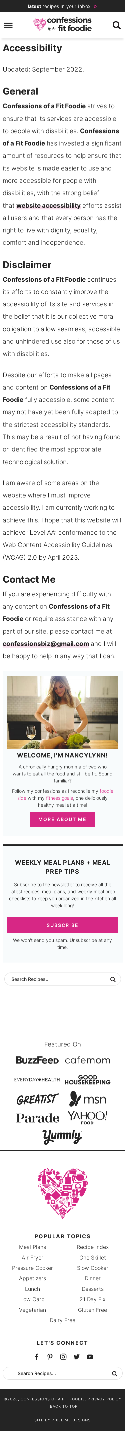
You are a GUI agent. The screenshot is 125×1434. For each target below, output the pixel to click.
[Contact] (90, 1357)
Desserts (93, 1289)
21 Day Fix (92, 1299)
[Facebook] (37, 1357)
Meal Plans (32, 1247)
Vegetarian (32, 1309)
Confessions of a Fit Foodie (62, 24)
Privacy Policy (104, 1399)
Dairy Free (62, 1320)
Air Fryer (32, 1257)
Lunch (32, 1289)
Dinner (93, 1278)
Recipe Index (93, 1247)
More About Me (62, 819)
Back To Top (64, 1406)
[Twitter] (50, 1357)
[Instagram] (77, 1357)
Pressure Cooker (32, 1268)
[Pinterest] (63, 1357)
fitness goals (59, 798)
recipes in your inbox (59, 6)
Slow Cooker (92, 1268)
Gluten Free (92, 1309)
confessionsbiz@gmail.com (46, 644)
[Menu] (8, 25)
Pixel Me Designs (71, 1420)
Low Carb (32, 1299)
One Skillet (92, 1257)
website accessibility (48, 205)
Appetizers (32, 1278)
